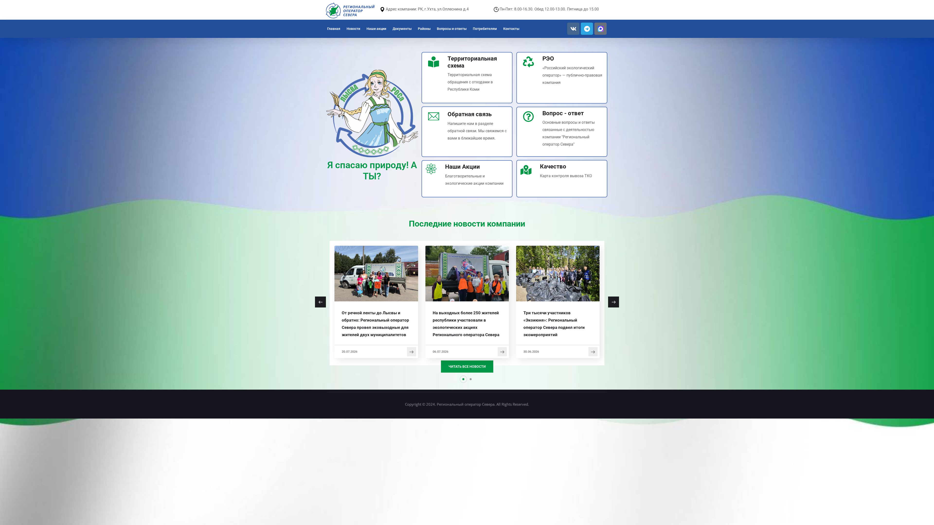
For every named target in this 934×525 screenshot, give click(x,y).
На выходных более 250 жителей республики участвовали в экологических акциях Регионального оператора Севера (466, 323)
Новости (353, 29)
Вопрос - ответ (563, 113)
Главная (333, 29)
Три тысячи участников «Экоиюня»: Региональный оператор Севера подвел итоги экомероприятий (554, 323)
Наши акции (376, 29)
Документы (402, 29)
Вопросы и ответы (452, 29)
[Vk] (573, 29)
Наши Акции (462, 166)
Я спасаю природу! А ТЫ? (372, 171)
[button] (463, 379)
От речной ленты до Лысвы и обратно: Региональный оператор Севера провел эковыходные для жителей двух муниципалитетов (375, 323)
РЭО (548, 58)
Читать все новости (467, 366)
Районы (424, 29)
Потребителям (485, 29)
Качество (553, 166)
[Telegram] (587, 29)
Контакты (511, 29)
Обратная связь (470, 114)
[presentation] (320, 302)
